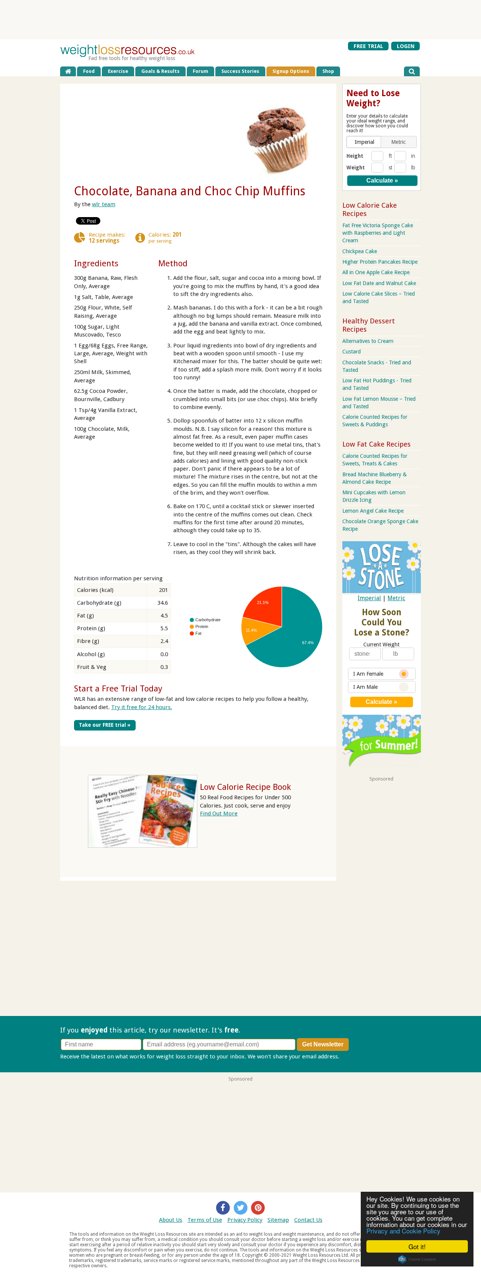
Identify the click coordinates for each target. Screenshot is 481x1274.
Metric (396, 598)
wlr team (103, 204)
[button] (364, 142)
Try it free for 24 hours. (141, 707)
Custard (351, 352)
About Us (170, 1220)
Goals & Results (160, 71)
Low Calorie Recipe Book (245, 787)
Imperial (369, 598)
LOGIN (405, 46)
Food (89, 71)
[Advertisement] (240, 19)
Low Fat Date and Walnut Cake (379, 283)
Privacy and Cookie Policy (403, 1230)
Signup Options (290, 71)
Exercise (118, 71)
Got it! (417, 1246)
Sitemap (278, 1220)
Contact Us (308, 1220)
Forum (200, 71)
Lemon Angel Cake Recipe (373, 511)
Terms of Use (205, 1220)
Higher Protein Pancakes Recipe (379, 262)
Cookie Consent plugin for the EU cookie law (417, 1259)
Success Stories (240, 71)
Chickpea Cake (359, 251)
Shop (328, 71)
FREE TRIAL (368, 46)
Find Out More (218, 813)
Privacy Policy (244, 1220)
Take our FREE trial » (104, 725)
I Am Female (368, 674)
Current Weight (381, 645)
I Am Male (365, 687)
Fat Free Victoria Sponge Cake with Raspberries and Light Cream (377, 232)
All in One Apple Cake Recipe (376, 272)
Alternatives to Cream (367, 341)
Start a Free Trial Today (118, 688)
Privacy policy (358, 1056)
